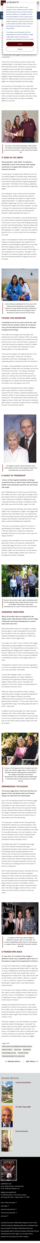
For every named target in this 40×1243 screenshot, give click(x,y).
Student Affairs (23, 1053)
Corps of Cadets (7, 1049)
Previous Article (14, 1061)
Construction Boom (23, 1083)
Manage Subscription (8, 1209)
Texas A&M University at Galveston (13, 1056)
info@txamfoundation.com (12, 1188)
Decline (20, 49)
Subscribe (4, 1206)
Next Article (30, 1061)
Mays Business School (9, 1053)
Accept (20, 44)
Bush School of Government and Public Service (17, 1046)
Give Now (4, 1216)
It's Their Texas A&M (23, 1107)
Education (17, 1049)
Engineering (27, 1049)
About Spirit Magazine (8, 1202)
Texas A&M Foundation (8, 1213)
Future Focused (22, 1131)
